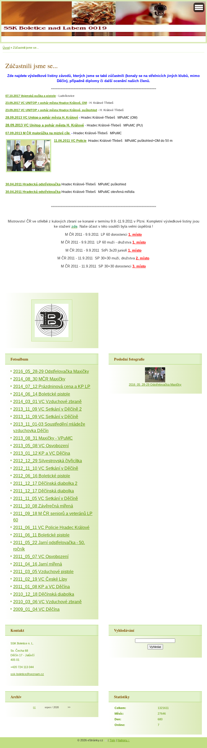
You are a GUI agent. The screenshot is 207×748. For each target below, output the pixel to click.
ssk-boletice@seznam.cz (27, 674)
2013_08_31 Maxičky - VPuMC (43, 438)
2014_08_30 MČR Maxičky (39, 379)
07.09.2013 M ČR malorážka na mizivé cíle (38, 133)
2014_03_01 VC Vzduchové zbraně (47, 401)
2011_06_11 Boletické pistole (41, 535)
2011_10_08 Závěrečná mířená (43, 506)
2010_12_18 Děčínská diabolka (43, 594)
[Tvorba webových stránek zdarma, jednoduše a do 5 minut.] (106, 740)
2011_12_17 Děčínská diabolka (43, 491)
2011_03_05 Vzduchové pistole (43, 571)
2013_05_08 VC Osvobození (41, 445)
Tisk (112, 740)
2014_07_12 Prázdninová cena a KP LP (51, 386)
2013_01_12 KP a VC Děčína (41, 453)
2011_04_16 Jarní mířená (37, 564)
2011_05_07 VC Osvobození (40, 556)
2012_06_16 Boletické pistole (41, 476)
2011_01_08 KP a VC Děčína (41, 586)
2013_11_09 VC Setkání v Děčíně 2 (47, 409)
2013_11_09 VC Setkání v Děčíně (45, 416)
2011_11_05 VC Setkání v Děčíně (45, 498)
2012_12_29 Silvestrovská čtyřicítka (47, 460)
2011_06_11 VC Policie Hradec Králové (51, 527)
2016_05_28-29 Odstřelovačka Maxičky (51, 371)
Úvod (6, 47)
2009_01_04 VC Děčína (36, 609)
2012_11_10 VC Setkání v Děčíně (45, 468)
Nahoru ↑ (124, 740)
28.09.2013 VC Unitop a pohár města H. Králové (41, 117)
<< (34, 707)
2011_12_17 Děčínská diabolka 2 (45, 483)
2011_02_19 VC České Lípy (40, 579)
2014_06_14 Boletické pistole (41, 394)
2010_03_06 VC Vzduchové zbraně (47, 601)
